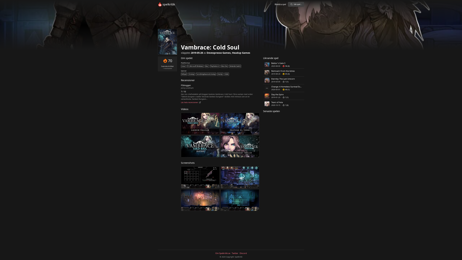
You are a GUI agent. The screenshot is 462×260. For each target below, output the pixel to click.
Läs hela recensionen (189, 102)
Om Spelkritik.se (222, 253)
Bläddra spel (280, 4)
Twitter (235, 253)
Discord (243, 253)
